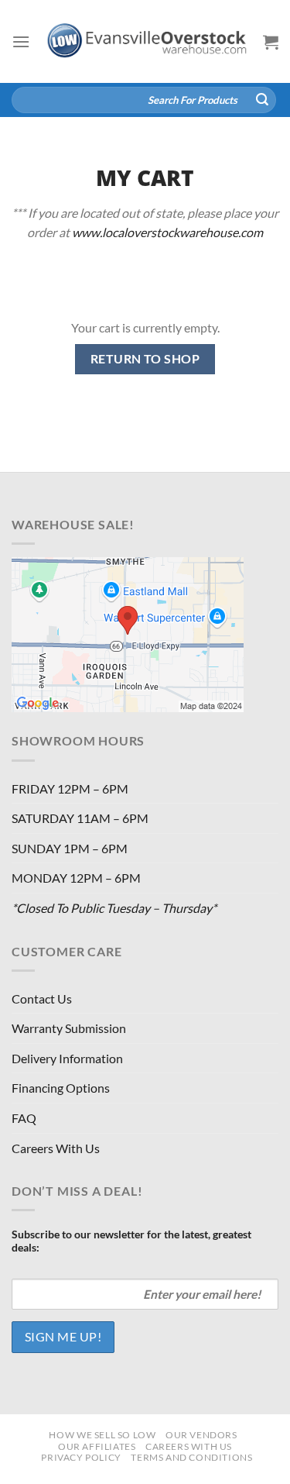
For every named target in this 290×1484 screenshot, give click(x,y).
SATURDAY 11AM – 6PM (80, 818)
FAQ (24, 1117)
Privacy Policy (81, 1457)
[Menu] (21, 41)
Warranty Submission (69, 1028)
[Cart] (270, 42)
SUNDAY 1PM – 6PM (70, 848)
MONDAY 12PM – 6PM (76, 877)
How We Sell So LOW (102, 1435)
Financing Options (61, 1087)
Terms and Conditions (191, 1457)
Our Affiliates (97, 1446)
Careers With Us (56, 1148)
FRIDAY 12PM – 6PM (70, 788)
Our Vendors (201, 1435)
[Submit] (262, 100)
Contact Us (42, 998)
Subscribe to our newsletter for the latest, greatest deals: (131, 1240)
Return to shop (145, 359)
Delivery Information (67, 1058)
